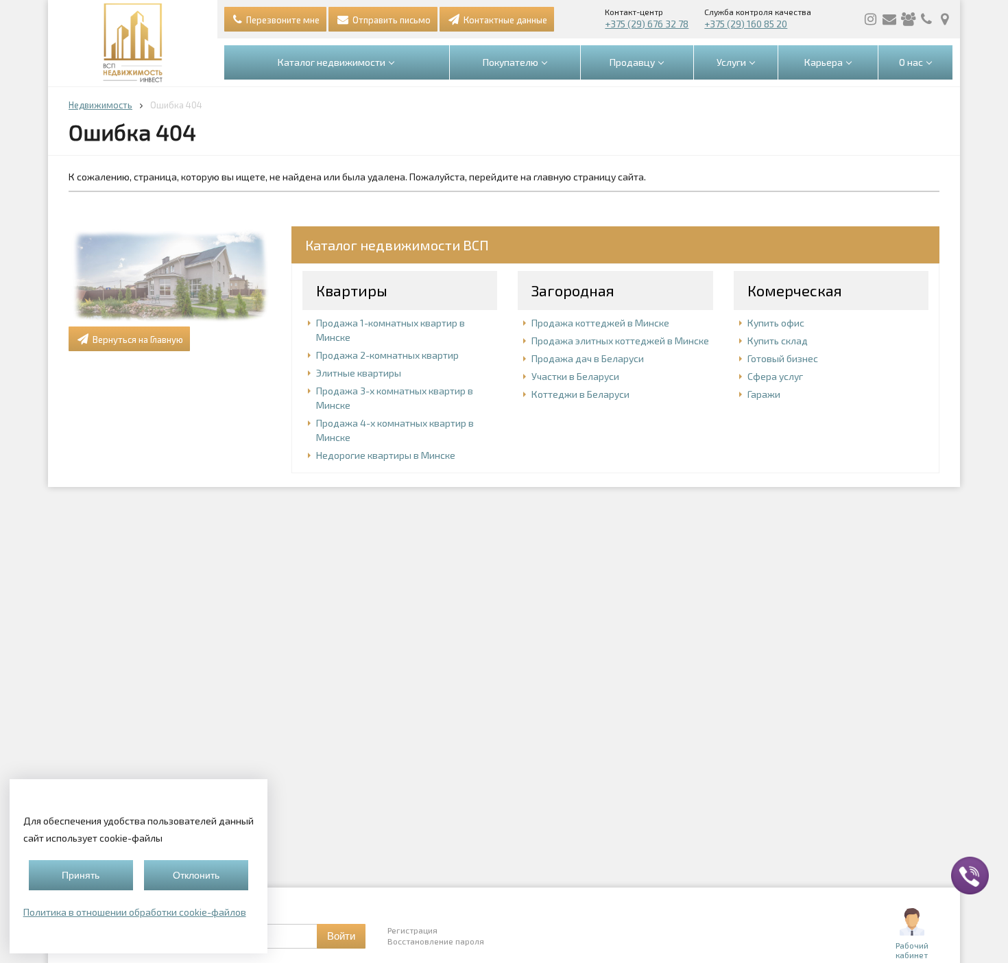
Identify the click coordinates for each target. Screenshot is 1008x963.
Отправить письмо (390, 19)
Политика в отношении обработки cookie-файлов (134, 912)
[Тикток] (908, 19)
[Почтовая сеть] (889, 19)
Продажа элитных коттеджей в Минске (620, 340)
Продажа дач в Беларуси (587, 358)
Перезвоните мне (282, 19)
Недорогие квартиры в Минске (385, 455)
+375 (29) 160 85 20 (745, 23)
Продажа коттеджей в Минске (600, 323)
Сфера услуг (775, 376)
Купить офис (775, 323)
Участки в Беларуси (575, 376)
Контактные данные (504, 19)
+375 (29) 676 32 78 (646, 23)
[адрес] (945, 19)
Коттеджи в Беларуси (580, 394)
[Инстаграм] (871, 19)
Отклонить (196, 875)
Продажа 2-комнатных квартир (387, 355)
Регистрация (412, 930)
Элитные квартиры (358, 373)
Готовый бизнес (782, 358)
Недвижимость (100, 104)
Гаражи (763, 394)
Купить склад (777, 340)
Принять (80, 875)
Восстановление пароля (435, 941)
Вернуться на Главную (137, 339)
